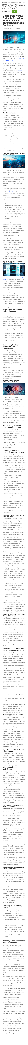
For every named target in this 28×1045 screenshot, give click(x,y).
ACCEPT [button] (14, 11)
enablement (10, 192)
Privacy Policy (14, 1044)
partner (20, 70)
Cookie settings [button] (6, 11)
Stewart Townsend (9, 28)
